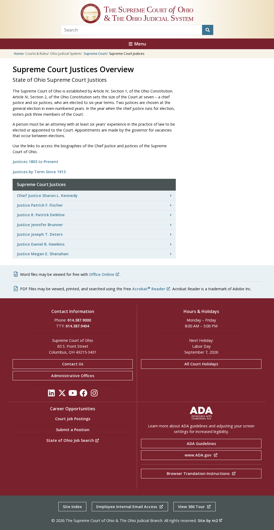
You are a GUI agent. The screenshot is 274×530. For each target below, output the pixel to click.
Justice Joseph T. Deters (40, 234)
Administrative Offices (72, 375)
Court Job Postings (72, 418)
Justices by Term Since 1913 (39, 171)
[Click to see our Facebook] (83, 394)
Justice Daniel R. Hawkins (40, 244)
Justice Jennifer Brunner (40, 224)
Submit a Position (72, 429)
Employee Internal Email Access (127, 506)
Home (18, 53)
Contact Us (72, 363)
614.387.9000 (79, 320)
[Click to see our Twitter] (62, 394)
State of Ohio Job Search (70, 440)
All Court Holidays (201, 363)
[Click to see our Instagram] (94, 394)
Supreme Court (95, 53)
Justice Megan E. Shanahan (42, 253)
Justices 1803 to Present (35, 161)
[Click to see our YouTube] (73, 394)
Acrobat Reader (148, 288)
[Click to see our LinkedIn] (51, 394)
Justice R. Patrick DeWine (41, 214)
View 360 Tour (192, 506)
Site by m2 (208, 520)
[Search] (207, 30)
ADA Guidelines (201, 443)
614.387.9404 (77, 325)
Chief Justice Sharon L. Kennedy (47, 195)
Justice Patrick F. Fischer (40, 205)
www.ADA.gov (198, 455)
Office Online (101, 274)
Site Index (72, 506)
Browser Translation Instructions (199, 473)
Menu (139, 44)
